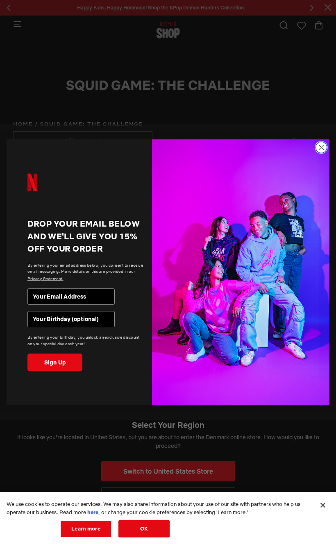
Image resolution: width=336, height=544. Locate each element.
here (92, 512)
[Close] (323, 505)
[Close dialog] (321, 147)
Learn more (85, 528)
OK (144, 528)
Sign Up (55, 362)
